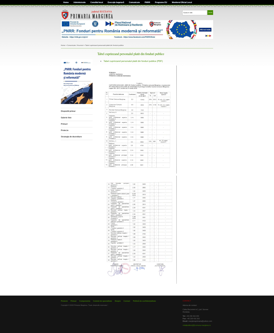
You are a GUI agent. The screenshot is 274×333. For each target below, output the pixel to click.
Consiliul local (96, 2)
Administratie (79, 2)
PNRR (147, 2)
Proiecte (64, 130)
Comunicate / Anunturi (75, 45)
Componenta (84, 301)
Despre (118, 301)
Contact (127, 301)
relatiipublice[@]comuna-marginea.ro (197, 325)
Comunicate (134, 2)
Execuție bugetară (116, 2)
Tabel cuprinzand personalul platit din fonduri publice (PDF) (133, 61)
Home (66, 2)
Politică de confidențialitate (144, 301)
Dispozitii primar (68, 111)
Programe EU (161, 2)
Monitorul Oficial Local (182, 2)
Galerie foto (66, 118)
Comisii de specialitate (102, 301)
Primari (64, 124)
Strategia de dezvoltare (71, 137)
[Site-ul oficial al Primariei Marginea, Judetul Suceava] (93, 19)
